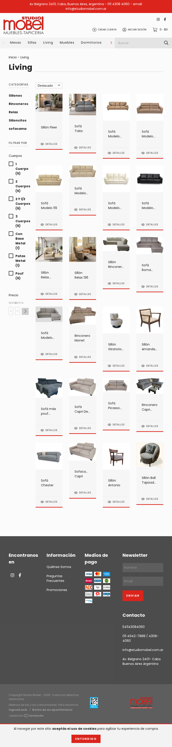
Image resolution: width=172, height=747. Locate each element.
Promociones (57, 590)
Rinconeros (18, 104)
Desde (11, 303)
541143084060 (134, 627)
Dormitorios (91, 42)
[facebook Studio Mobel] (165, 19)
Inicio (13, 57)
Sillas (32, 42)
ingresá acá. (18, 710)
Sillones (15, 95)
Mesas (15, 42)
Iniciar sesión (137, 29)
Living (48, 42)
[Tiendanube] (27, 716)
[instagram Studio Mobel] (158, 19)
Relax (13, 112)
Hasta (17, 303)
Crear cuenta (107, 29)
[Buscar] (166, 43)
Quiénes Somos (59, 567)
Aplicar (25, 311)
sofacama (17, 128)
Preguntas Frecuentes (55, 578)
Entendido (86, 739)
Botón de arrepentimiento (52, 710)
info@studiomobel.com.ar (143, 650)
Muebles (67, 42)
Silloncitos (17, 120)
